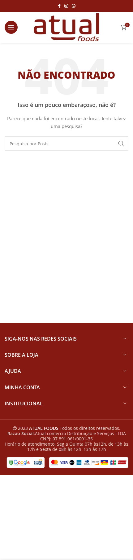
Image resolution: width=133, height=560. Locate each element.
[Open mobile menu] (11, 27)
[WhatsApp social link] (73, 6)
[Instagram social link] (66, 6)
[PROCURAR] (121, 143)
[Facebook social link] (59, 6)
